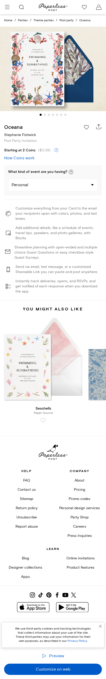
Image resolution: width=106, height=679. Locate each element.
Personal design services (79, 508)
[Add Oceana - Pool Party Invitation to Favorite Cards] (86, 127)
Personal (20, 184)
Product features (80, 567)
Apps (25, 576)
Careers (79, 526)
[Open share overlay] (99, 126)
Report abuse (26, 526)
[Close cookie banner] (100, 626)
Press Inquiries (79, 536)
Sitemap (26, 499)
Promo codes (79, 499)
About (79, 480)
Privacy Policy (77, 641)
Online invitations (80, 558)
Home (8, 20)
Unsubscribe (26, 517)
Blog (25, 558)
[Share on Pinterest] (49, 595)
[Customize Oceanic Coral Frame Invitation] (53, 69)
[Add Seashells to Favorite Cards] (43, 420)
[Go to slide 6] (61, 115)
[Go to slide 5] (57, 115)
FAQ (26, 480)
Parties (23, 20)
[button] (71, 171)
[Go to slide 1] (41, 115)
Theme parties (43, 20)
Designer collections (25, 567)
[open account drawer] (99, 7)
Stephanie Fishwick (20, 135)
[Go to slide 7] (65, 115)
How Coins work (19, 158)
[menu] (7, 7)
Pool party (66, 20)
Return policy (27, 508)
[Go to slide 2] (45, 115)
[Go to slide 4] (53, 115)
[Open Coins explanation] (56, 150)
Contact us (26, 489)
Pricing (79, 489)
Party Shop (79, 517)
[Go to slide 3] (49, 115)
